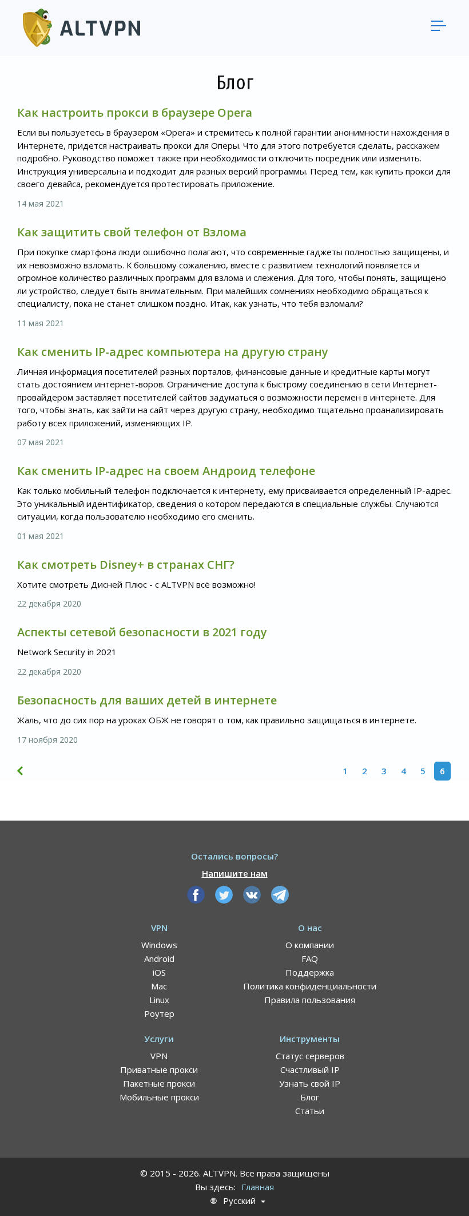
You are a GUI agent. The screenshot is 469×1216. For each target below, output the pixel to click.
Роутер (159, 1013)
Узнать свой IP (309, 1083)
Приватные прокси (159, 1069)
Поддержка (309, 972)
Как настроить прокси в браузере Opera (134, 112)
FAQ (309, 958)
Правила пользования (309, 999)
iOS (159, 972)
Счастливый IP (310, 1069)
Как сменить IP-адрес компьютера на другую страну (172, 351)
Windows (159, 944)
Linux (159, 999)
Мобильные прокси (159, 1097)
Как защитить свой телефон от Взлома (132, 232)
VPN (159, 1055)
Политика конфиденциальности (309, 986)
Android (159, 958)
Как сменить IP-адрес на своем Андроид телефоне (166, 470)
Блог (309, 1097)
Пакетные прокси (159, 1083)
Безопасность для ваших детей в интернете (147, 700)
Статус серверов (310, 1055)
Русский (239, 1200)
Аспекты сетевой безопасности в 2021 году (142, 632)
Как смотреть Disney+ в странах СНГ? (125, 564)
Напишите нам (235, 873)
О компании (309, 944)
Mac (159, 986)
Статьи (309, 1110)
